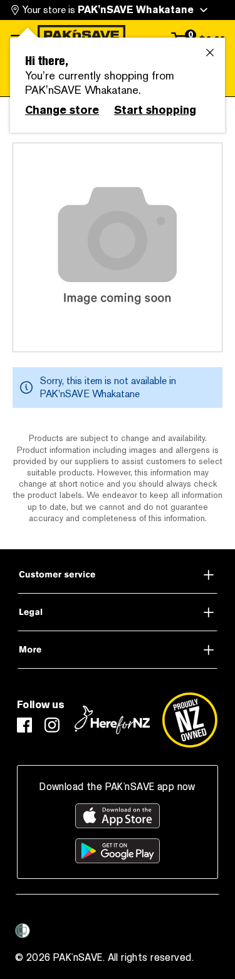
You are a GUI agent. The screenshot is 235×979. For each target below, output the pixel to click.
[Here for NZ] (112, 720)
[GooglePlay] (117, 850)
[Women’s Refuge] (22, 930)
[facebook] (24, 725)
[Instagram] (52, 725)
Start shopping (155, 110)
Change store (62, 110)
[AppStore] (117, 815)
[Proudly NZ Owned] (189, 720)
